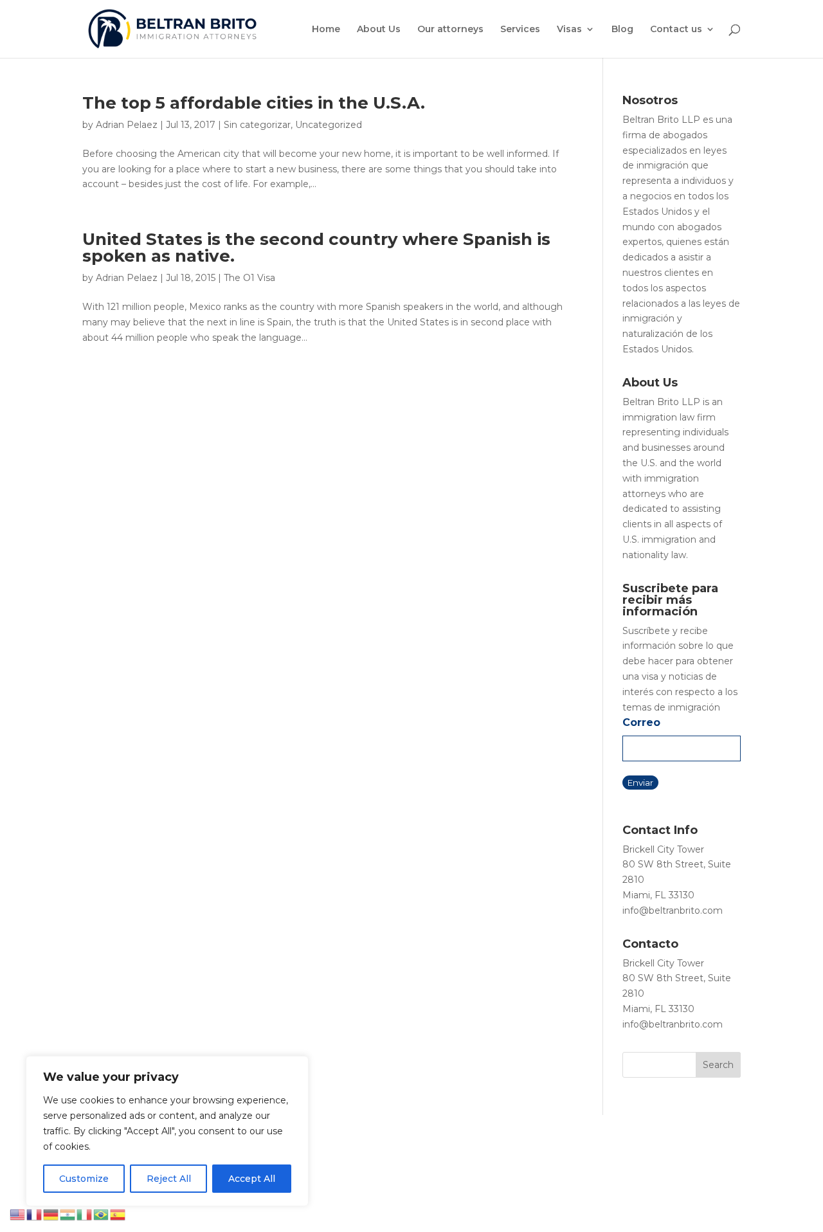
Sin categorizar (257, 125)
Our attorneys (450, 29)
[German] (51, 1214)
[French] (34, 1214)
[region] (167, 1131)
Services (520, 29)
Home (326, 29)
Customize (84, 1178)
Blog (622, 29)
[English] (18, 1214)
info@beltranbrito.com (672, 910)
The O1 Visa (249, 278)
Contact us (676, 29)
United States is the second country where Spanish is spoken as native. (316, 247)
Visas (569, 29)
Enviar (640, 782)
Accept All (251, 1178)
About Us (379, 29)
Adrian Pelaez (127, 125)
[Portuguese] (101, 1214)
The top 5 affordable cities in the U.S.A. (253, 103)
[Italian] (85, 1214)
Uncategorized (328, 125)
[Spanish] (118, 1214)
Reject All (169, 1178)
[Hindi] (68, 1214)
